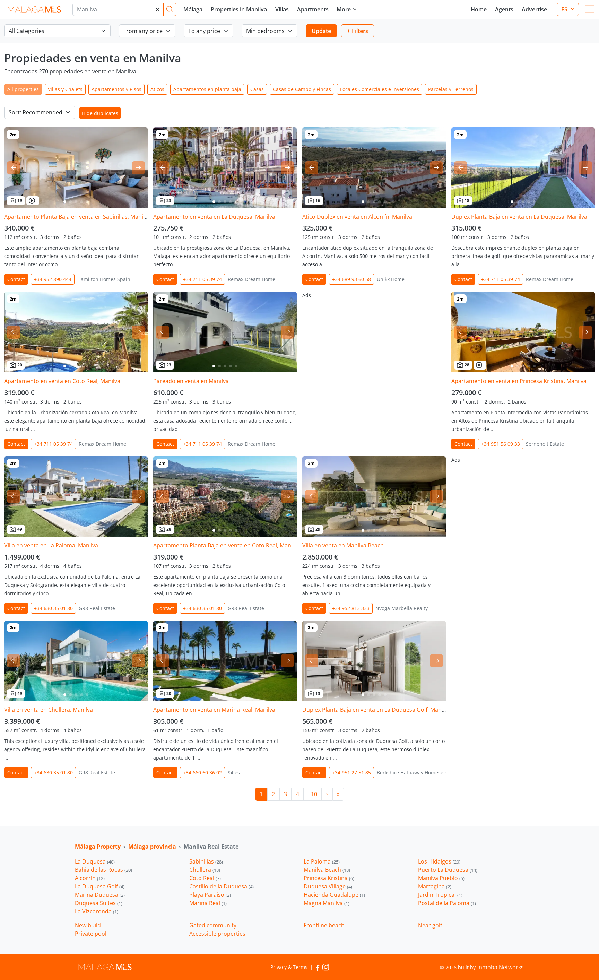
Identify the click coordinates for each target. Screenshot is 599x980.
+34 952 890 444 (52, 279)
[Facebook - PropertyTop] (318, 967)
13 (317, 693)
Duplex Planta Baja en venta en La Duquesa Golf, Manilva (376, 709)
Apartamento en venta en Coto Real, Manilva (62, 381)
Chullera (204, 870)
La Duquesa (95, 861)
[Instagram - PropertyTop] (325, 967)
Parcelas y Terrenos (451, 89)
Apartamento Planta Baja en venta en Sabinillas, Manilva (77, 216)
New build (88, 925)
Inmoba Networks (500, 967)
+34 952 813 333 (351, 608)
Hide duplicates (100, 113)
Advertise (534, 9)
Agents (504, 9)
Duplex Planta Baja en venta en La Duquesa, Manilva (519, 216)
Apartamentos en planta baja (207, 89)
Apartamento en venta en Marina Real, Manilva (214, 709)
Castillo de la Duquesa (221, 886)
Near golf (430, 925)
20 (19, 365)
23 (168, 200)
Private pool (90, 933)
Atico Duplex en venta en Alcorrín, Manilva (357, 216)
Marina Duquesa (100, 895)
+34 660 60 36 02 (202, 772)
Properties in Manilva (239, 9)
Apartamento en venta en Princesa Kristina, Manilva (519, 381)
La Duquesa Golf (99, 886)
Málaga (192, 9)
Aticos (157, 89)
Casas (257, 89)
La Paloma (322, 861)
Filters (360, 31)
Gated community (212, 925)
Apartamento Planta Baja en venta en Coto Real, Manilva (226, 545)
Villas (282, 9)
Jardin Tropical (440, 895)
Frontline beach (324, 925)
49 (19, 529)
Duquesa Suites (98, 903)
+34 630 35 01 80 (53, 608)
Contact (16, 279)
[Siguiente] (138, 167)
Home (479, 9)
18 (467, 200)
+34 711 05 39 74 (202, 279)
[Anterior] (13, 167)
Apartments (313, 9)
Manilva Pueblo (441, 878)
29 (317, 529)
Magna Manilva (326, 903)
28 (467, 365)
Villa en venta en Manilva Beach (343, 545)
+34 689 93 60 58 (351, 279)
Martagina (434, 886)
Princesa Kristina (329, 878)
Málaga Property (98, 846)
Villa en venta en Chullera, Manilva (48, 709)
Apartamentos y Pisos (116, 89)
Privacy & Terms (288, 967)
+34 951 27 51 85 (351, 772)
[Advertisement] (374, 340)
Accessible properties (217, 933)
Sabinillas (206, 861)
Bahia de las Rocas (103, 870)
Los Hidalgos (439, 861)
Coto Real (205, 878)
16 (317, 200)
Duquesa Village (328, 886)
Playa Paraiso (210, 895)
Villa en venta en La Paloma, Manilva (51, 545)
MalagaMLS (34, 9)
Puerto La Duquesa (447, 870)
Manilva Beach (327, 870)
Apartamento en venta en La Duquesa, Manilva (214, 216)
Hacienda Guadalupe (334, 895)
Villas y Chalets (65, 89)
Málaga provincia (152, 846)
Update (321, 31)
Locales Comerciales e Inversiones (379, 89)
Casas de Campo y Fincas (302, 89)
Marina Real (208, 903)
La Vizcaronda (96, 911)
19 (19, 200)
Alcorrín (90, 878)
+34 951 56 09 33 (500, 444)
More (344, 9)
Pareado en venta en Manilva (191, 381)
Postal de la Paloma (447, 903)
